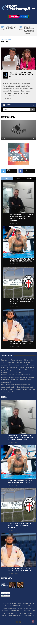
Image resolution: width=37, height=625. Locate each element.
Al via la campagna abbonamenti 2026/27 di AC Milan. (29, 27)
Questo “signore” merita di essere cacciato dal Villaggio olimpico (21, 344)
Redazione (8, 106)
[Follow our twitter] (3, 172)
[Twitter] (20, 623)
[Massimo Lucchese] (12, 586)
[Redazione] (4, 586)
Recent (18, 180)
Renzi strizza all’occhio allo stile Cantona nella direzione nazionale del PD (21, 76)
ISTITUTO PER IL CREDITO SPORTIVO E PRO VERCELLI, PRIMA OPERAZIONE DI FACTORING (21, 302)
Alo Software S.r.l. (24, 619)
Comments (30, 180)
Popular (7, 180)
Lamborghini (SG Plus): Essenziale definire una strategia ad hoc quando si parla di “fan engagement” (21, 218)
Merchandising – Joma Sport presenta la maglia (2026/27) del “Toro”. (11, 28)
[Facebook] (17, 623)
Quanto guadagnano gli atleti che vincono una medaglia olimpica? (21, 261)
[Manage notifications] (33, 621)
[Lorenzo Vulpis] (20, 586)
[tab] (7, 180)
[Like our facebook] (20, 172)
